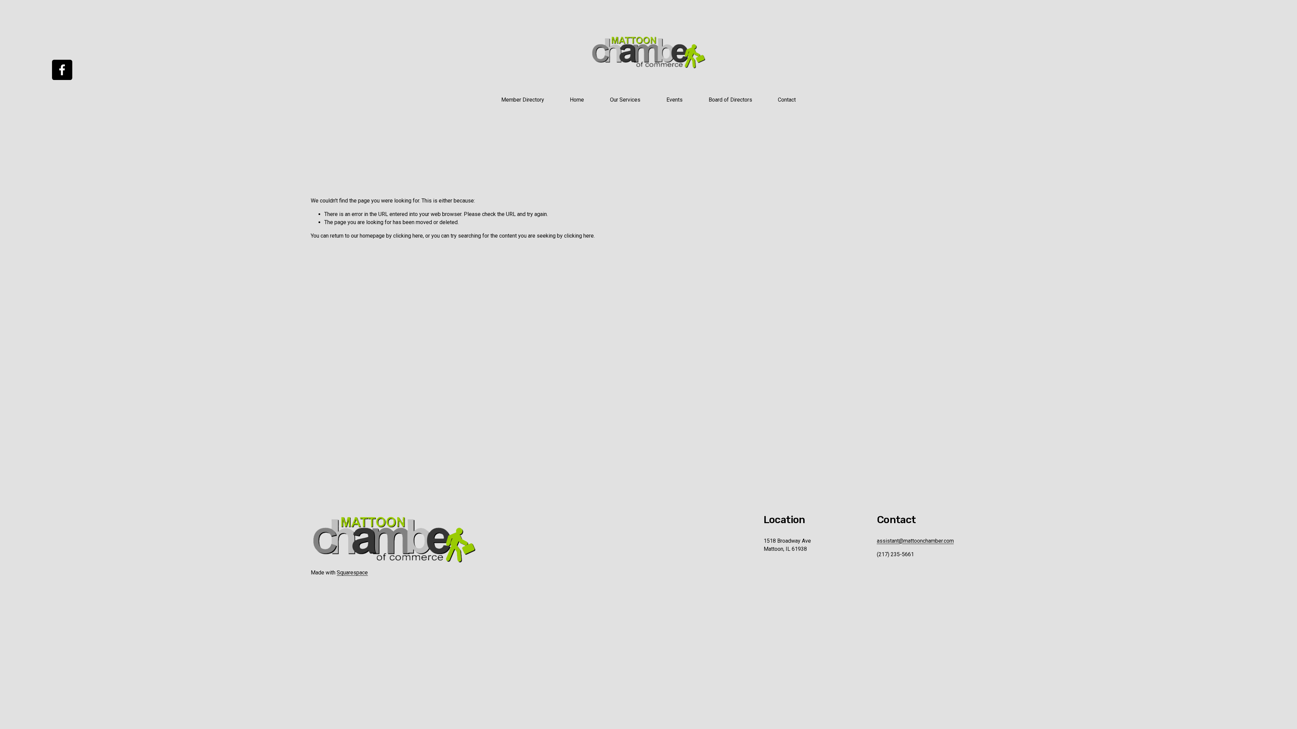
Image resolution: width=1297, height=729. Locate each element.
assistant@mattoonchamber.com (915, 541)
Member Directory (522, 100)
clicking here (408, 236)
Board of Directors (730, 100)
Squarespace (352, 572)
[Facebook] (62, 70)
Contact (787, 100)
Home (577, 100)
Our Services (625, 100)
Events (674, 100)
